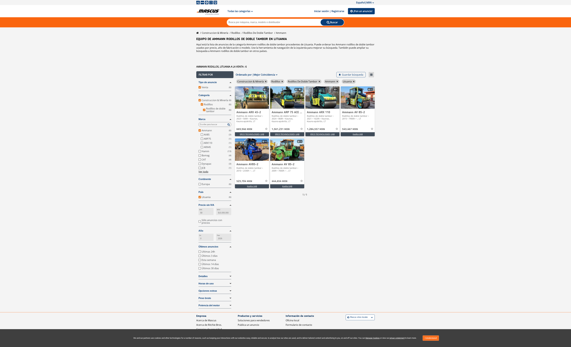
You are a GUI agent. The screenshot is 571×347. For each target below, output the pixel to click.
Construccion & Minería (215, 33)
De (200, 235)
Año (201, 230)
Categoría (204, 95)
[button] (214, 74)
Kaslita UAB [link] (358, 134)
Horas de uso (206, 283)
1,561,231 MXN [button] (281, 129)
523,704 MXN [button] (244, 181)
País (201, 192)
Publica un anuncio (248, 324)
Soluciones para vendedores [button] (254, 320)
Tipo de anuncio (208, 82)
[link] (252, 97)
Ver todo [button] (203, 171)
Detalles (203, 276)
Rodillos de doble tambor (258, 33)
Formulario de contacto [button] (299, 324)
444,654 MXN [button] (279, 181)
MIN (200, 209)
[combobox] (347, 317)
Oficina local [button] (292, 320)
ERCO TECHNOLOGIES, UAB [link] (252, 134)
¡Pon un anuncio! (362, 11)
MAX (218, 209)
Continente (205, 179)
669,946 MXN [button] (244, 129)
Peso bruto (205, 298)
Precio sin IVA (206, 205)
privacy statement (397, 338)
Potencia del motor (209, 305)
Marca (202, 119)
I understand (431, 338)
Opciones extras (208, 291)
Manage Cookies (372, 338)
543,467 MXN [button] (350, 129)
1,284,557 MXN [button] (316, 129)
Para (218, 235)
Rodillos (235, 33)
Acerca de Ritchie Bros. (209, 324)
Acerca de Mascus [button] (206, 320)
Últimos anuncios (208, 246)
